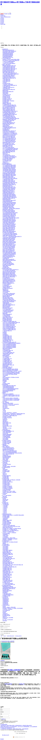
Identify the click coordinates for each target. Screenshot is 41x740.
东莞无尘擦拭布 (5, 555)
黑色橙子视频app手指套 (7, 422)
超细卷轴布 (5, 332)
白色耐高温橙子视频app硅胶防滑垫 (9, 168)
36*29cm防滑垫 (5, 292)
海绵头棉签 (5, 465)
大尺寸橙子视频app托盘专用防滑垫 (9, 270)
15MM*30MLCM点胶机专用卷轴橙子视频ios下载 (11, 322)
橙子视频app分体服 (6, 443)
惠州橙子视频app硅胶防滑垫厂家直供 (9, 241)
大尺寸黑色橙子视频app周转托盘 (8, 147)
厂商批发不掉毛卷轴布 (7, 351)
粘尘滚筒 (4, 612)
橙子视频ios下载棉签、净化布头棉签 (9, 466)
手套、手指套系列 (5, 402)
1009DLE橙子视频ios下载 (7, 557)
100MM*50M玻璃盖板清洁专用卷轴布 (9, 344)
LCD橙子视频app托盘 (6, 86)
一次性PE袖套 (5, 505)
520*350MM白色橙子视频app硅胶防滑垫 (10, 233)
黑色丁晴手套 (5, 406)
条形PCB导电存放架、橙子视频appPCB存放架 (11, 377)
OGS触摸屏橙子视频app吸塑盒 (8, 594)
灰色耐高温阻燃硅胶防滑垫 (7, 201)
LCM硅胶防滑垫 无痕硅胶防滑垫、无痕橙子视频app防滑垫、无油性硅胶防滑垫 (14, 728)
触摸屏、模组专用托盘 (6, 64)
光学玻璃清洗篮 (5, 603)
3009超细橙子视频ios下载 (7, 574)
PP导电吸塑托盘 (5, 591)
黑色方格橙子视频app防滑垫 (8, 297)
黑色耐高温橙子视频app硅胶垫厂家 (9, 183)
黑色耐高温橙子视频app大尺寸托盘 (9, 142)
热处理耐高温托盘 (6, 129)
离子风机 (4, 501)
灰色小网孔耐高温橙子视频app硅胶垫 (9, 187)
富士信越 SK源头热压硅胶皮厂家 (8, 448)
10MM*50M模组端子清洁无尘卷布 (9, 325)
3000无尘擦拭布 (5, 548)
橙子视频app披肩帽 (6, 471)
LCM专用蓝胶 (5, 536)
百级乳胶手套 (5, 419)
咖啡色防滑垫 (5, 313)
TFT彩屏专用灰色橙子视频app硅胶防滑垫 (10, 234)
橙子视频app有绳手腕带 (7, 523)
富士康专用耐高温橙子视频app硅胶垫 (9, 174)
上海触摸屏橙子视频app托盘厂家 (8, 87)
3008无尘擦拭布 (5, 547)
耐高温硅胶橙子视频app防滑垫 (8, 206)
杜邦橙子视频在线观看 (7, 435)
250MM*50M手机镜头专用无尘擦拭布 (9, 345)
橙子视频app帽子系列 (6, 467)
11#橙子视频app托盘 (6, 88)
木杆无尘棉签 (5, 463)
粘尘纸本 (4, 606)
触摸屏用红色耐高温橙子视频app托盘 (9, 65)
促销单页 (2, 13)
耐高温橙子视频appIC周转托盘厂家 (9, 108)
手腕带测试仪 (5, 519)
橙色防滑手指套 (5, 421)
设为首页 (5, 13)
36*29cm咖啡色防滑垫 (6, 316)
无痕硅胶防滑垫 (5, 266)
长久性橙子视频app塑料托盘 (8, 158)
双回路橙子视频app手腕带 (7, 520)
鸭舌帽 (4, 468)
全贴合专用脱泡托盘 (6, 95)
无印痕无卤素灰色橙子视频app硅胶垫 (9, 214)
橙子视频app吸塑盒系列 (6, 585)
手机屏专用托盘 (5, 93)
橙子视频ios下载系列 (6, 545)
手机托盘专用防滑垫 (6, 291)
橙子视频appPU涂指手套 (7, 416)
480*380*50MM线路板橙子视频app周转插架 (10, 370)
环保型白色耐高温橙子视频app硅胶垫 (9, 200)
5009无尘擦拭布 (5, 546)
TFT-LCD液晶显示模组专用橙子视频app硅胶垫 (11, 217)
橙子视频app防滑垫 (6, 267)
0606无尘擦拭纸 (5, 439)
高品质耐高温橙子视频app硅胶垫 (8, 205)
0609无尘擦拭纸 (5, 438)
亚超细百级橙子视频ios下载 (7, 553)
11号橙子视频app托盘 (6, 79)
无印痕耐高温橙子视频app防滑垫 (8, 207)
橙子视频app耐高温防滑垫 (7, 319)
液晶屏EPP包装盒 (6, 379)
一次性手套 (5, 508)
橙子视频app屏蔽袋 (6, 516)
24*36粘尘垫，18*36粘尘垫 (7, 609)
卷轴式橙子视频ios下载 (7, 341)
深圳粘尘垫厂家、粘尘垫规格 (8, 617)
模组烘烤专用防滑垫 (6, 296)
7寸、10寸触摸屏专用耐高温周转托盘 (9, 141)
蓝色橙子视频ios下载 (6, 578)
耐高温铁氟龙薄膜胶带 (7, 457)
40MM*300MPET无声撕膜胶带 (8, 393)
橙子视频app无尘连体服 (7, 442)
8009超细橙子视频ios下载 (7, 567)
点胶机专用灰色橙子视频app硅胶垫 (9, 239)
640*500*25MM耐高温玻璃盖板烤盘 (9, 389)
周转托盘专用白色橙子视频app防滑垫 (9, 271)
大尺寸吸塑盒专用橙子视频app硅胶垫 (9, 253)
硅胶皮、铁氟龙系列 (6, 446)
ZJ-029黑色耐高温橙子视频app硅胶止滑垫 (10, 182)
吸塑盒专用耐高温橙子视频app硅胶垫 (9, 175)
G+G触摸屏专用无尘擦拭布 (7, 581)
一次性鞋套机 (5, 506)
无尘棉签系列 (4, 462)
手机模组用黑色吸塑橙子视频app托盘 (9, 587)
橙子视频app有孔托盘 (6, 83)
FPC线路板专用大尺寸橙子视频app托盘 (9, 156)
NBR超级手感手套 (6, 408)
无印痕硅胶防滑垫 (6, 258)
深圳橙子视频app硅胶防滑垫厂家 (8, 243)
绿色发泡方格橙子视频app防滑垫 (8, 299)
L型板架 (4, 376)
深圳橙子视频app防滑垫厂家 (8, 317)
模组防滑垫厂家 (5, 289)
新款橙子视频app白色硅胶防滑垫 (8, 259)
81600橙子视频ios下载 (6, 551)
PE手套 (4, 409)
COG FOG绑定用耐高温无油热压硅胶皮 (10, 451)
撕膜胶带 (4, 392)
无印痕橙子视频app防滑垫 (7, 262)
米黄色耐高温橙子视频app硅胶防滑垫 (9, 196)
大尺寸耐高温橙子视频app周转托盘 (9, 113)
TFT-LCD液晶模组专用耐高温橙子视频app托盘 (11, 118)
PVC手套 (4, 411)
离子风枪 (4, 498)
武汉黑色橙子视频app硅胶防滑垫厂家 (9, 215)
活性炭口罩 (5, 473)
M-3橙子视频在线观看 (6, 437)
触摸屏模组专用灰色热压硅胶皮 (8, 449)
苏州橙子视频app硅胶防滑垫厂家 (8, 230)
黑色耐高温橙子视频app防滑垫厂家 (9, 177)
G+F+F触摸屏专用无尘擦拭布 (8, 583)
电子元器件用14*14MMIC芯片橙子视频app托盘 (11, 60)
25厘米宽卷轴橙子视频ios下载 (8, 353)
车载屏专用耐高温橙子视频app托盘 (9, 110)
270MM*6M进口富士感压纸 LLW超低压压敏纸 (11, 400)
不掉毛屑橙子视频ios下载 (7, 575)
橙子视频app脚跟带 (6, 521)
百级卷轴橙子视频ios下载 (7, 363)
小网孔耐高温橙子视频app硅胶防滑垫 (9, 169)
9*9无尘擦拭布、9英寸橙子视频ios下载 (9, 566)
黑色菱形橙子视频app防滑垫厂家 (8, 283)
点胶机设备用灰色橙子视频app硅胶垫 (9, 213)
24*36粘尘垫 (5, 618)
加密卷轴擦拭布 (5, 334)
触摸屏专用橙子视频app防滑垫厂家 (9, 304)
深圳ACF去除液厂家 (6, 461)
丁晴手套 (4, 410)
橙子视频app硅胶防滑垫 (7, 261)
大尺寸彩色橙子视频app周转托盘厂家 (9, 138)
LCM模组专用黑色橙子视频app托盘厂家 (10, 85)
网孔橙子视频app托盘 (6, 152)
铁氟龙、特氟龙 (5, 459)
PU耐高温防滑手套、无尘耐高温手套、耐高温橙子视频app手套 (14, 413)
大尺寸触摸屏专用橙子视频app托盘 (9, 140)
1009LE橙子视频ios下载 (7, 559)
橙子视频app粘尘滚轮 (6, 615)
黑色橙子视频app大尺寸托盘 (8, 146)
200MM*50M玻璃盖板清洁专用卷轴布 (9, 347)
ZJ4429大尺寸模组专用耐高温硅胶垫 (9, 172)
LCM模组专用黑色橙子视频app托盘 (9, 66)
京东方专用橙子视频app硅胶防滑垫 (9, 227)
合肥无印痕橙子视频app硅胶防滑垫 (9, 229)
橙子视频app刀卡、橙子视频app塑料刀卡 (10, 529)
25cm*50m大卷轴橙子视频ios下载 (8, 352)
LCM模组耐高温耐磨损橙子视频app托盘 (10, 114)
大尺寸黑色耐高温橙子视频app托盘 (9, 116)
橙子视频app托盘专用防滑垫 (8, 288)
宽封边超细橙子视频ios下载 (7, 563)
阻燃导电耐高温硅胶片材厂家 (8, 57)
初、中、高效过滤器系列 (6, 495)
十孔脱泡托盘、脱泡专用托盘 (8, 84)
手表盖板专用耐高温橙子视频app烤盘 (9, 385)
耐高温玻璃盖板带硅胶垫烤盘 (8, 390)
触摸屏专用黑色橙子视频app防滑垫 (9, 273)
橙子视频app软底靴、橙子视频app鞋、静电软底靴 (11, 479)
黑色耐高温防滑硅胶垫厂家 (7, 185)
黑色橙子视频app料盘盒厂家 (8, 527)
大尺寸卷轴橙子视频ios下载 (7, 362)
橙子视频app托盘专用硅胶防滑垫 (8, 232)
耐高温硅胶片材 (5, 49)
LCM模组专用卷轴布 (6, 359)
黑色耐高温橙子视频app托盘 (8, 126)
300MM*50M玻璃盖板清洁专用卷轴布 (9, 346)
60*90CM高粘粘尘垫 (6, 610)
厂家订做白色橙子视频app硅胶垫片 (9, 247)
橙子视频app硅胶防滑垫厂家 (8, 257)
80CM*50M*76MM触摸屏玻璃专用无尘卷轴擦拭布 (11, 343)
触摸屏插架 (5, 380)
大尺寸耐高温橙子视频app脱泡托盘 (9, 157)
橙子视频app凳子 (6, 503)
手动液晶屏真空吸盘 (6, 533)
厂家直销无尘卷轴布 (6, 354)
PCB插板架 (5, 381)
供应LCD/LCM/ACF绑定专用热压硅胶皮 (10, 450)
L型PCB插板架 (5, 375)
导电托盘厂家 (5, 153)
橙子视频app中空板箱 (6, 595)
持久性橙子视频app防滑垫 (7, 286)
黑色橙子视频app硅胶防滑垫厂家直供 (9, 244)
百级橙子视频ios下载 (6, 576)
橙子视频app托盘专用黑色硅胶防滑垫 (9, 242)
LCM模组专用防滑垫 (6, 315)
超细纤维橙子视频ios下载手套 (8, 403)
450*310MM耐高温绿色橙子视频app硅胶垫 (10, 212)
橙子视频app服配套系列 (6, 475)
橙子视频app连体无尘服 (7, 441)
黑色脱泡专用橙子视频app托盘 (8, 91)
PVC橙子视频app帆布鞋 (7, 489)
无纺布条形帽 (5, 469)
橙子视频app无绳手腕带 (7, 522)
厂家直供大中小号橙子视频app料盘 (9, 525)
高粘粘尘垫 (5, 616)
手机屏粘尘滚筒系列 (6, 605)
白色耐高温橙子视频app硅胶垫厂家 (9, 180)
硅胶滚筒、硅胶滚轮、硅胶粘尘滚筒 (9, 607)
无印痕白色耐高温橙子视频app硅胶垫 (9, 203)
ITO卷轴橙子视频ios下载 (7, 361)
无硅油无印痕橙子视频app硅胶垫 (8, 240)
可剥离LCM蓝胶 (5, 535)
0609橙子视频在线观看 (7, 432)
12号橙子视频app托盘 (6, 80)
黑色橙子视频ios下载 (6, 579)
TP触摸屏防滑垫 (5, 290)
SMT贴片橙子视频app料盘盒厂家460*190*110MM (11, 526)
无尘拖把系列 (4, 493)
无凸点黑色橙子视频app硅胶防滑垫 (9, 225)
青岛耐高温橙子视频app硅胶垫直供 (9, 173)
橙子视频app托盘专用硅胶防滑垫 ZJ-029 (7, 727)
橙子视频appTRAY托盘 (7, 94)
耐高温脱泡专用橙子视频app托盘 (8, 123)
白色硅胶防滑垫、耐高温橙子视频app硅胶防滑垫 (11, 208)
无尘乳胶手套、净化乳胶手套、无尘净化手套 (11, 404)
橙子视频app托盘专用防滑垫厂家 (8, 70)
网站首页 (2, 14)
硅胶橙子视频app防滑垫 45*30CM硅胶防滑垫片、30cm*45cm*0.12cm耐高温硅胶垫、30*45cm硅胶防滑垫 (18, 726)
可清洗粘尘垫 (5, 613)
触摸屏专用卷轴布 (6, 355)
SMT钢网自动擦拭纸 (6, 436)
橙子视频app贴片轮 (6, 614)
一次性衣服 (5, 509)
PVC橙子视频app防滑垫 (7, 312)
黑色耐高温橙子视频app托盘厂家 (8, 115)
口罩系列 (4, 472)
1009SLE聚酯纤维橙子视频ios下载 (9, 558)
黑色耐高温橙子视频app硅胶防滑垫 (9, 181)
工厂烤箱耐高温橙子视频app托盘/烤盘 (9, 127)
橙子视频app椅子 (5, 502)
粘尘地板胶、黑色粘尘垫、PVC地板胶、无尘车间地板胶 (13, 608)
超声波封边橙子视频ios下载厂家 (8, 562)
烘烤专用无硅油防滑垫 (7, 305)
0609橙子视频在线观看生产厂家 (8, 431)
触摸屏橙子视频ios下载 (7, 552)
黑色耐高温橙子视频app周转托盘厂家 (9, 112)
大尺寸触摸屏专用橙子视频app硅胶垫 (9, 171)
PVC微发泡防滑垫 (6, 285)
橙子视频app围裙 (6, 476)
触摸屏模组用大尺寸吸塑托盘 (8, 586)
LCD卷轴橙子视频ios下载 (7, 358)
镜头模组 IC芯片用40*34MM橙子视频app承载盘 (11, 59)
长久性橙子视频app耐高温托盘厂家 (9, 122)
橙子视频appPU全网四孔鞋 (7, 487)
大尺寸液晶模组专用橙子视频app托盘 (9, 139)
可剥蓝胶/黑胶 (5, 534)
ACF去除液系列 (5, 460)
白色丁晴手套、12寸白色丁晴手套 (9, 405)
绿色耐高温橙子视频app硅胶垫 (8, 176)
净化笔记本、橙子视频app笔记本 (8, 531)
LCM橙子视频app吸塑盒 (7, 593)
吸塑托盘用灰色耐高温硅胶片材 (8, 50)
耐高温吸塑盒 (5, 592)
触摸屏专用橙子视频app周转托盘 (8, 71)
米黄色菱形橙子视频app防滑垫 (8, 298)
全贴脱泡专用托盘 (6, 125)
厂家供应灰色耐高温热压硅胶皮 (8, 447)
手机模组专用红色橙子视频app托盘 (9, 89)
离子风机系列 (4, 497)
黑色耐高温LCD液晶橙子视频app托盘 (9, 119)
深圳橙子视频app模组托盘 (7, 314)
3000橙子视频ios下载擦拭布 (7, 550)
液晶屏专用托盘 (5, 92)
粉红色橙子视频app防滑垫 (7, 295)
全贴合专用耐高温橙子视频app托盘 (9, 151)
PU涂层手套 (5, 418)
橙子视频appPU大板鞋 (6, 490)
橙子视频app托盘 (6, 101)
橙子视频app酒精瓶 (6, 517)
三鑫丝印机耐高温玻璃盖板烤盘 (8, 387)
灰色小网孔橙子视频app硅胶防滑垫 (9, 246)
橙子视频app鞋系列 (5, 478)
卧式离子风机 (5, 500)
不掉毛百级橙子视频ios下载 (7, 580)
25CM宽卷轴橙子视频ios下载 (8, 350)
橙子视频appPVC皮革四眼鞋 (8, 488)
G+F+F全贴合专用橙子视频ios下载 (9, 584)
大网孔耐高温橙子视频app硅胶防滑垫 (9, 170)
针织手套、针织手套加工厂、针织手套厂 (10, 412)
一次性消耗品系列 (5, 504)
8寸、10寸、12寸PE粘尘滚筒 (8, 619)
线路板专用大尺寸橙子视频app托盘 (9, 137)
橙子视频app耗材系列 (6, 524)
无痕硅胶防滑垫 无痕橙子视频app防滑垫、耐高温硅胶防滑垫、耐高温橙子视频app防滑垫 (16, 725)
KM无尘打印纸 (5, 433)
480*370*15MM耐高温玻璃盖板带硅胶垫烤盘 (10, 388)
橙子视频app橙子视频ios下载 (8, 554)
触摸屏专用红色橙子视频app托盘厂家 (9, 78)
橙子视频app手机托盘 (6, 97)
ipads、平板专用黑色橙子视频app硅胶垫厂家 (12, 236)
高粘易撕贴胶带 (5, 445)
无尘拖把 (4, 494)
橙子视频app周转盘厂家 (7, 99)
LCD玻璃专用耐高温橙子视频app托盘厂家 (10, 111)
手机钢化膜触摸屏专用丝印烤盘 (8, 386)
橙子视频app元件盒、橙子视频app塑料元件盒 (11, 530)
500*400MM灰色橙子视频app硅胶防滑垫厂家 (10, 269)
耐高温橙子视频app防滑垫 (7, 268)
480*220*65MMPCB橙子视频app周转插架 (10, 374)
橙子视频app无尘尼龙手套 (7, 417)
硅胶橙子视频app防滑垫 (7, 265)
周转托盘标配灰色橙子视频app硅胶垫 (9, 260)
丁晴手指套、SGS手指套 (7, 428)
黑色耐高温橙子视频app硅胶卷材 (8, 52)
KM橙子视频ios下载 (6, 560)
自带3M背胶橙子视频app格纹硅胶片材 (9, 51)
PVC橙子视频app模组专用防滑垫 (8, 294)
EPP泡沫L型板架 (6, 378)
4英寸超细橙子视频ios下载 (7, 565)
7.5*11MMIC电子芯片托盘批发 (8, 62)
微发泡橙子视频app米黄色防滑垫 (8, 301)
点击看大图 (2, 660)
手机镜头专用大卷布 (6, 349)
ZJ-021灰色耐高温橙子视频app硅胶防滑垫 (10, 178)
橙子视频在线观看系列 (6, 430)
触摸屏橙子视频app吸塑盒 (7, 590)
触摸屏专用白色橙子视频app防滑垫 (9, 272)
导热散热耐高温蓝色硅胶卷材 (8, 53)
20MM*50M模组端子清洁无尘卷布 (9, 324)
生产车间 (2, 23)
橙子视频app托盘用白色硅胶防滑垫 (9, 210)
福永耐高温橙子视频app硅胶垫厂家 (9, 186)
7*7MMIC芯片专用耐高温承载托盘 (9, 61)
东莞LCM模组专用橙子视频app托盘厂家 (10, 72)
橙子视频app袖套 (6, 477)
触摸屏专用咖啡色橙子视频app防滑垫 (9, 274)
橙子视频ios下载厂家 (6, 582)
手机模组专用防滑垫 (6, 287)
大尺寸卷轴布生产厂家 (7, 356)
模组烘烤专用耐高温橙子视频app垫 (9, 204)
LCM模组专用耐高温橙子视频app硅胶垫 (10, 197)
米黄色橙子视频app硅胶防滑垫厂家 (9, 218)
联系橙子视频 (2, 24)
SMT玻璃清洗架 (5, 596)
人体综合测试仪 (5, 518)
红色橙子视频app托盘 (6, 81)
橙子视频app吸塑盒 (6, 589)
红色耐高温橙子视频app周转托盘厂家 (9, 130)
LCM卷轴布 (5, 333)
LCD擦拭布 (5, 331)
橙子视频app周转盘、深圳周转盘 (8, 100)
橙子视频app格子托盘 (6, 128)
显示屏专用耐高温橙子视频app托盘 (9, 69)
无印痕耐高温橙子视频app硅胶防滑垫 (9, 195)
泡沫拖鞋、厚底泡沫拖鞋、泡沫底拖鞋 (9, 492)
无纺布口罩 (5, 474)
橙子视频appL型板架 (6, 383)
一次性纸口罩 (5, 507)
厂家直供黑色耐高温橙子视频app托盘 (9, 117)
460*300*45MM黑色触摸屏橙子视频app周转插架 (11, 373)
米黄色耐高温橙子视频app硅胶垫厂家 (9, 184)
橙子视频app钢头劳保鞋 (7, 480)
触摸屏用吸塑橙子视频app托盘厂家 (9, 588)
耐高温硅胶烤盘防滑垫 (7, 199)
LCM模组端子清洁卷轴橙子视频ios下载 (9, 321)
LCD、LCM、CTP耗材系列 (9, 532)
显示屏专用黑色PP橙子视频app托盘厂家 (10, 68)
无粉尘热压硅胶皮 (6, 458)
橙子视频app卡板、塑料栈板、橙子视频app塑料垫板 (12, 528)
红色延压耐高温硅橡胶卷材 (7, 56)
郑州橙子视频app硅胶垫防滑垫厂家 (9, 228)
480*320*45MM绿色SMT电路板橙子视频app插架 (11, 372)
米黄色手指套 (5, 429)
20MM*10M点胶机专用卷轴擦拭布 (9, 327)
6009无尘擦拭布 (5, 549)
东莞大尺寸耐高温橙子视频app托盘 (9, 109)
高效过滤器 (5, 496)
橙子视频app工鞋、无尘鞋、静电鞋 (9, 491)
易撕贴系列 (4, 444)
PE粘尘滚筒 (5, 611)
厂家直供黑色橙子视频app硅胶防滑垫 (9, 237)
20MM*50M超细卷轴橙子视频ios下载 (9, 326)
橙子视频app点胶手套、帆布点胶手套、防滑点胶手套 (12, 414)
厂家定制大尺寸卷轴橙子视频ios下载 (9, 329)
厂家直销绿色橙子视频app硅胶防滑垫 (9, 254)
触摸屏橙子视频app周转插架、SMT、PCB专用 (12, 371)
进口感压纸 (5, 401)
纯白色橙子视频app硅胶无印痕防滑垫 (9, 224)
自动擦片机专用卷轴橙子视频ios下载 (9, 328)
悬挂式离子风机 (5, 499)
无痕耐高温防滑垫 (6, 302)
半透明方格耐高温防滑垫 (7, 303)
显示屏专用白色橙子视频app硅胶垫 (9, 245)
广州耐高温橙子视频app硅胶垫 (8, 179)
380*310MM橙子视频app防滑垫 (8, 263)
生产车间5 (2, 22)
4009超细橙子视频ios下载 (7, 577)
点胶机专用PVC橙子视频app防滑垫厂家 (10, 275)
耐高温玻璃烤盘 (5, 384)
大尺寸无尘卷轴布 (6, 357)
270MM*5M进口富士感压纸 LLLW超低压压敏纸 (11, 399)
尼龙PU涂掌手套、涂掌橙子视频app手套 (10, 415)
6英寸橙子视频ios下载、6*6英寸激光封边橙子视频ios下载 (13, 564)
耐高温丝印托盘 (5, 391)
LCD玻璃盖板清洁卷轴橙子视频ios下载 (9, 342)
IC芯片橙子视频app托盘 (6, 58)
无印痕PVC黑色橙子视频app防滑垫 (9, 293)
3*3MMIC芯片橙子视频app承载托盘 (9, 63)
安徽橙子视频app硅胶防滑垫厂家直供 (9, 235)
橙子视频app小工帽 (6, 470)
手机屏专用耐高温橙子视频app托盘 (9, 67)
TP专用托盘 (5, 82)
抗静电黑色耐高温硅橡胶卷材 (8, 54)
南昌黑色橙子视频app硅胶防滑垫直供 (9, 226)
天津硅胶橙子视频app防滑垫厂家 (8, 255)
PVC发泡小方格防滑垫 (7, 284)
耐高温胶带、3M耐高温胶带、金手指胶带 (10, 538)
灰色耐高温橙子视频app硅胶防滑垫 (9, 216)
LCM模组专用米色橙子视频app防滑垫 (9, 300)
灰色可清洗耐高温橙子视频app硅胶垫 (9, 167)
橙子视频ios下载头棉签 (7, 464)
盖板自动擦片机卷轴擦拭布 (7, 348)
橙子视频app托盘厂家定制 (7, 159)
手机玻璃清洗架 (5, 604)
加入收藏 (9, 13)
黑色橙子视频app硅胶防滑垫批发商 (9, 256)
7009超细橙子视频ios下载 (7, 568)
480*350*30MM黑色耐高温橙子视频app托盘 (10, 148)
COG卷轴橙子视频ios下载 (7, 360)
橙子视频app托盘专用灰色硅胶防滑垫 (9, 202)
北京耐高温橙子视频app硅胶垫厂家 (9, 189)
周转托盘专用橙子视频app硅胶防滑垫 (9, 231)
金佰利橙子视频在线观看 (7, 434)
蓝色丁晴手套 (5, 407)
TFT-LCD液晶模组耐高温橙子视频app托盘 (10, 149)
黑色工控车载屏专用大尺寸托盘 (8, 143)
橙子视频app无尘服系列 (6, 440)
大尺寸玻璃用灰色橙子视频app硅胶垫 (9, 166)
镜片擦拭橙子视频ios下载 (7, 561)
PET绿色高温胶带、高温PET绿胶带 (9, 537)
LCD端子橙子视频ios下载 (7, 330)
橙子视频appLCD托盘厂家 (7, 98)
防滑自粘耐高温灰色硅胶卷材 (8, 55)
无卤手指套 (5, 420)
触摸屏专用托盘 (5, 90)
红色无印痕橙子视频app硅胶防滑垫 (9, 211)
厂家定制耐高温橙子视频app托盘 (8, 120)
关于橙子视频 (2, 15)
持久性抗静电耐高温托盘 (7, 121)
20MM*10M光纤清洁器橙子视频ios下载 (9, 323)
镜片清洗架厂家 (5, 597)
